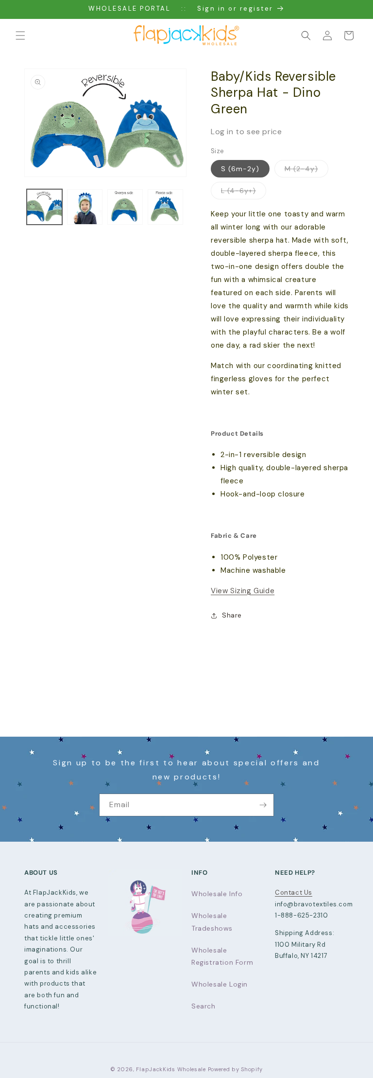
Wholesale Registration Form (222, 956)
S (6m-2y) (240, 168)
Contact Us (293, 892)
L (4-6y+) (243, 192)
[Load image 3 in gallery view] (125, 207)
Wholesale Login (219, 984)
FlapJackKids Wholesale (170, 1069)
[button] (20, 35)
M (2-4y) (306, 170)
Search (203, 1006)
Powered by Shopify (235, 1069)
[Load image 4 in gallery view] (165, 207)
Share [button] (232, 615)
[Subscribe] (262, 805)
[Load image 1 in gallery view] (44, 207)
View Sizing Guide (242, 591)
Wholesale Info (216, 893)
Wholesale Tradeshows (212, 921)
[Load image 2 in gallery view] (84, 207)
